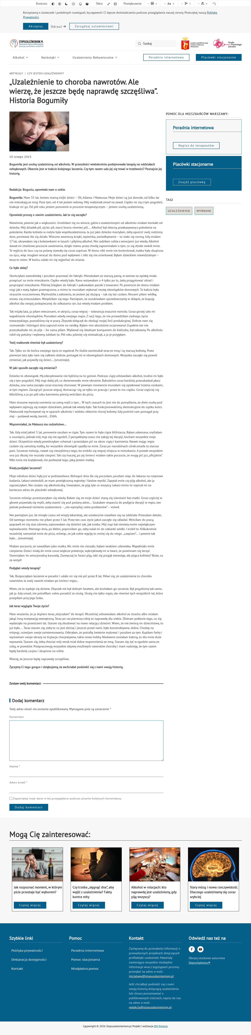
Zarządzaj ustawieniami (94, 26)
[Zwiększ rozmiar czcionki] (173, 3)
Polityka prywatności (27, 950)
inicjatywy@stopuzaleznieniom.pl (151, 976)
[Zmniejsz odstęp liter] (198, 3)
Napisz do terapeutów (196, 145)
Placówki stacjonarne (218, 57)
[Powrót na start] (26, 43)
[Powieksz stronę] (156, 3)
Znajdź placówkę (192, 182)
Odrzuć (56, 27)
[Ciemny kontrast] (66, 3)
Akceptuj (36, 26)
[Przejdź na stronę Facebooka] (192, 949)
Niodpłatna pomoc (85, 969)
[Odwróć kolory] (53, 3)
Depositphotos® (199, 963)
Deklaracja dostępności (29, 960)
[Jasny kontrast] (73, 3)
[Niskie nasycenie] (80, 3)
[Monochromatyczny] (59, 3)
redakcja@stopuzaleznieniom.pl (150, 1007)
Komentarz (16, 716)
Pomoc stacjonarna (85, 960)
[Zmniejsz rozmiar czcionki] (165, 3)
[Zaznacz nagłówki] (115, 3)
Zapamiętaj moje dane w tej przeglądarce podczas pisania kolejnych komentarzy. (67, 798)
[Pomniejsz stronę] (148, 3)
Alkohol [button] (18, 57)
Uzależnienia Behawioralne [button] (93, 57)
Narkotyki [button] (48, 57)
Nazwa (14, 766)
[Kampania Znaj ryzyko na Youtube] (200, 949)
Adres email (18, 782)
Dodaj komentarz (29, 807)
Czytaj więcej (30, 905)
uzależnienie (179, 211)
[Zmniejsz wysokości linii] (182, 3)
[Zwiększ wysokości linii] (190, 3)
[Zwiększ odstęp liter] (206, 3)
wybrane (204, 211)
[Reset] (214, 3)
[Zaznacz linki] (108, 3)
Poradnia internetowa (166, 57)
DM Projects (161, 1026)
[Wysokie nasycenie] (87, 3)
